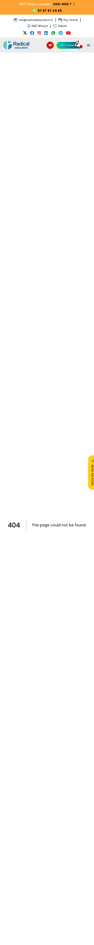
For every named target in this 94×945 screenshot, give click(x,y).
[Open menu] (88, 45)
